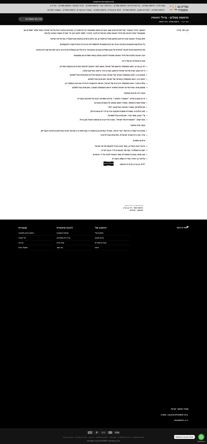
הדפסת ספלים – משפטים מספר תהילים (115, 14)
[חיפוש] (19, 8)
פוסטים (74, 19)
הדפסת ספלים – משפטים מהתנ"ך (149, 14)
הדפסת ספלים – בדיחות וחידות (141, 6)
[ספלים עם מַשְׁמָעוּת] (179, 8)
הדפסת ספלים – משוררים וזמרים (91, 10)
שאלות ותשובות (63, 233)
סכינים (20, 243)
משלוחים (98, 19)
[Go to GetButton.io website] (201, 441)
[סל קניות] (30, 8)
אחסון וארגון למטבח (26, 233)
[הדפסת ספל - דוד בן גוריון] (124, 183)
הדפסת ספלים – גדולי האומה (85, 6)
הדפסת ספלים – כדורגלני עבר (113, 6)
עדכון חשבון (99, 238)
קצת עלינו (160, 6)
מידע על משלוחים (63, 238)
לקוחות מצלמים (86, 19)
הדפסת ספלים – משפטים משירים (119, 19)
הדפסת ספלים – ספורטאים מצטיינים (79, 14)
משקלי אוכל (23, 248)
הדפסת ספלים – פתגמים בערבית (149, 19)
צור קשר (66, 19)
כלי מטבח (22, 238)
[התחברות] (24, 8)
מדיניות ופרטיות (81, 437)
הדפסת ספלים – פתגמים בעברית (47, 14)
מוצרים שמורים (100, 243)
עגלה (97, 248)
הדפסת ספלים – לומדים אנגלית (122, 10)
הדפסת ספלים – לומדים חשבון (150, 10)
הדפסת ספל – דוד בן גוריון (133, 208)
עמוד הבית (185, 22)
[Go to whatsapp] (201, 437)
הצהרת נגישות (68, 437)
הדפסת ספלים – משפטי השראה (61, 10)
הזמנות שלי (99, 233)
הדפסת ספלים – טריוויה (60, 6)
